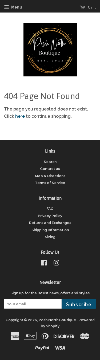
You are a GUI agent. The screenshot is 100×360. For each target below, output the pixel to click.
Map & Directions (50, 176)
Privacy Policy (50, 216)
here (20, 116)
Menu (16, 7)
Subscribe (78, 304)
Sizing (50, 237)
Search (50, 161)
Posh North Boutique (58, 320)
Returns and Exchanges (50, 222)
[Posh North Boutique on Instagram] (56, 264)
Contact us (50, 168)
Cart (91, 7)
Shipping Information (50, 230)
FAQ (50, 208)
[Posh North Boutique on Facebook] (44, 264)
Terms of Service (50, 183)
